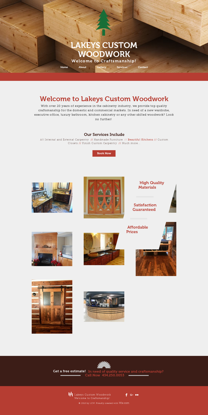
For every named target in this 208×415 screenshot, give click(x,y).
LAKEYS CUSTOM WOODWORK (104, 50)
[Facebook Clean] (126, 394)
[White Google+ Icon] (131, 394)
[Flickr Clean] (136, 394)
